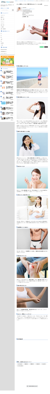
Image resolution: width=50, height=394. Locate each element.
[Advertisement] (32, 56)
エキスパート (3, 15)
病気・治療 (2, 19)
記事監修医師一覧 (3, 51)
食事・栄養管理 (3, 28)
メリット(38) (20, 365)
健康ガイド (2, 17)
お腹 (1, 39)
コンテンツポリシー (4, 53)
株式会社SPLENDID (4, 49)
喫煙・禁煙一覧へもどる (33, 386)
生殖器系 (2, 43)
